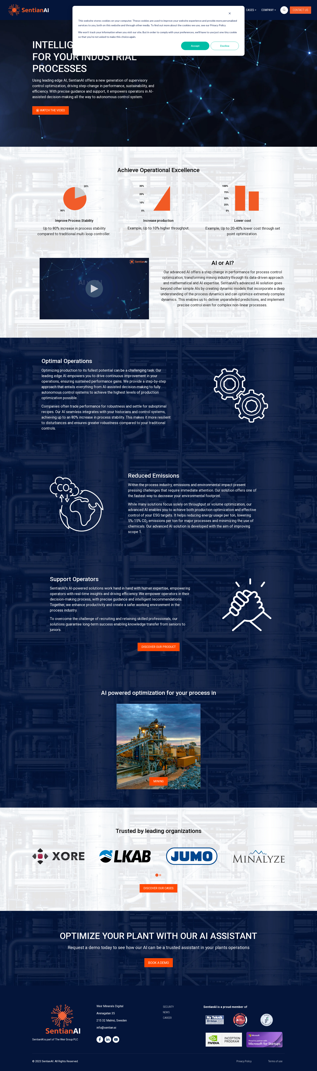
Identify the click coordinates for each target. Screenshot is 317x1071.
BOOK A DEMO (158, 963)
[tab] (156, 875)
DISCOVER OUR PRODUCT (158, 647)
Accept (195, 45)
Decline (224, 45)
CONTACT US (300, 10)
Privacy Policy (244, 1061)
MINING (158, 781)
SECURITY (168, 1006)
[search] (284, 10)
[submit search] (284, 10)
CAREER (167, 1017)
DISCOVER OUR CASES (158, 888)
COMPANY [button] (267, 10)
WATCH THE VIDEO (52, 110)
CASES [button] (250, 10)
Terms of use (275, 1061)
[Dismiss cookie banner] (230, 14)
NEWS (166, 1012)
